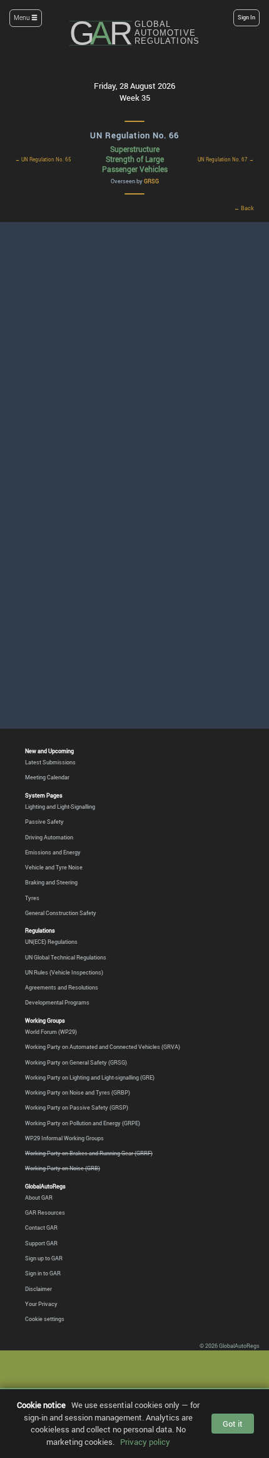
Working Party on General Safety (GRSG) (76, 1062)
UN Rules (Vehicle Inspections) (64, 972)
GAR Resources (45, 1212)
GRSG (151, 181)
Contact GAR (41, 1227)
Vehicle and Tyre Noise (54, 867)
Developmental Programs (57, 1002)
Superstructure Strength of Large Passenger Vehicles (135, 158)
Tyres (32, 897)
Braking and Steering (51, 882)
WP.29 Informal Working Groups (64, 1138)
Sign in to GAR (43, 1273)
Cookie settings (44, 1318)
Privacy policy (145, 1441)
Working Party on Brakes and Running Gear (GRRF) (89, 1153)
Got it (233, 1423)
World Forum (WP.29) (51, 1031)
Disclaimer (38, 1288)
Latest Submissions (50, 762)
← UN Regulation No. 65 (43, 159)
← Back (244, 208)
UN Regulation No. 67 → (226, 159)
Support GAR (41, 1243)
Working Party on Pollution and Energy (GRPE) (82, 1123)
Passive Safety (44, 821)
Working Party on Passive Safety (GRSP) (76, 1107)
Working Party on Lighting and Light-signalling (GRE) (90, 1077)
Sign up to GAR (44, 1258)
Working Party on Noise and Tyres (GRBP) (77, 1092)
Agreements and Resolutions (61, 987)
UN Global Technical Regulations (65, 957)
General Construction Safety (60, 912)
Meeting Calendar (47, 777)
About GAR (39, 1197)
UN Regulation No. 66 (134, 135)
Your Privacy (41, 1303)
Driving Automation (49, 837)
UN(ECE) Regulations (51, 941)
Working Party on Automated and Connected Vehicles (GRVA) (102, 1046)
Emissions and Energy (53, 852)
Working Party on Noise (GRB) (62, 1168)
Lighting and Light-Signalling (60, 806)
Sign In (246, 17)
